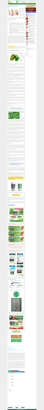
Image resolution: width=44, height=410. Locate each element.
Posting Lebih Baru (10, 407)
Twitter (18, 370)
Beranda (16, 407)
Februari (27, 50)
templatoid (26, 409)
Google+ (12, 370)
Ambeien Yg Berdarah (31, 35)
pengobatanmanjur (18, 409)
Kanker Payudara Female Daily (11, 348)
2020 (27, 45)
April (26, 46)
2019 (27, 52)
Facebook (15, 370)
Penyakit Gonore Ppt (31, 20)
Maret (27, 47)
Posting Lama (23, 407)
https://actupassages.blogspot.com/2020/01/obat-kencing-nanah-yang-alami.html (16, 349)
